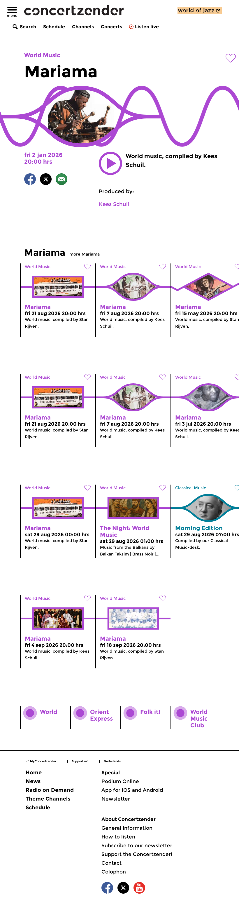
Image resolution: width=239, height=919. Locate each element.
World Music (42, 55)
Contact (111, 863)
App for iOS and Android (132, 790)
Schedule (54, 26)
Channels (83, 26)
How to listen (118, 837)
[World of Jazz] (200, 10)
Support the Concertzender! (136, 854)
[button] (110, 163)
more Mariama (84, 254)
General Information (126, 828)
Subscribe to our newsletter (136, 845)
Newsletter (115, 799)
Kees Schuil (114, 204)
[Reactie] (61, 180)
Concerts (111, 26)
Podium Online (120, 781)
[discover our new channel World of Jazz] (200, 10)
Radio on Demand (50, 790)
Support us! (80, 761)
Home (34, 772)
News (33, 781)
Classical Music (190, 487)
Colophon (113, 872)
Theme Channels (48, 799)
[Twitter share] (46, 180)
